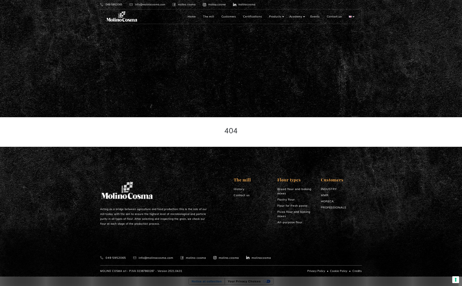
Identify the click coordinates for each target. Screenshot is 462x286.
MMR (324, 195)
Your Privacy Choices (244, 281)
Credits (357, 271)
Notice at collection (207, 281)
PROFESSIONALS (333, 207)
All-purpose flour (289, 222)
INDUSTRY (329, 189)
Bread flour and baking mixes (294, 191)
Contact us (242, 195)
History (239, 189)
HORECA (327, 201)
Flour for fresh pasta (292, 205)
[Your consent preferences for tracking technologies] (455, 279)
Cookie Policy (338, 271)
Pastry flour (286, 199)
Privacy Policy (316, 271)
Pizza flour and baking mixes (293, 214)
